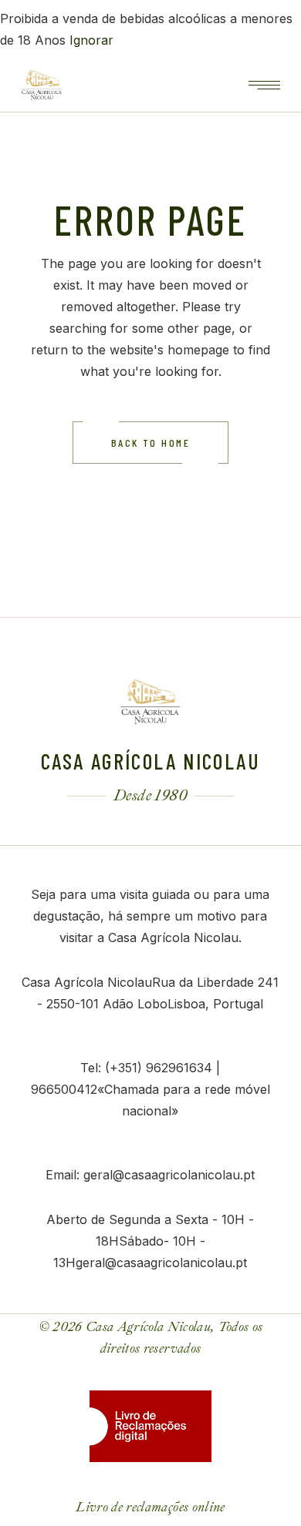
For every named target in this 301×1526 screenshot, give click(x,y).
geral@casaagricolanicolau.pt (169, 1174)
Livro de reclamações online (150, 1507)
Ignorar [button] (91, 40)
